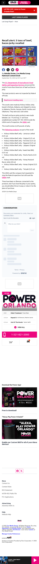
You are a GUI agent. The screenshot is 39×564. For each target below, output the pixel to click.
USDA (25, 122)
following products (12, 130)
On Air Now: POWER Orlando (19, 307)
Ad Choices (16, 529)
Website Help (6, 514)
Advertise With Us (8, 506)
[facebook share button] (3, 69)
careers (31, 529)
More (16, 21)
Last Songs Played (7, 21)
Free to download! (9, 410)
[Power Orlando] (19, 3)
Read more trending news (13, 100)
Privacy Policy (16, 528)
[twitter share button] (8, 69)
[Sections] (3, 2)
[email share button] (12, 69)
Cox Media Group (12, 525)
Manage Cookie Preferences (11, 534)
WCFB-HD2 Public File (9, 493)
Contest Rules (6, 487)
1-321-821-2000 (20, 334)
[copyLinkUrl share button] (17, 69)
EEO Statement (7, 490)
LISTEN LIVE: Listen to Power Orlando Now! (14, 10)
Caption (32, 63)
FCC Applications (8, 497)
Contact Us (6, 483)
